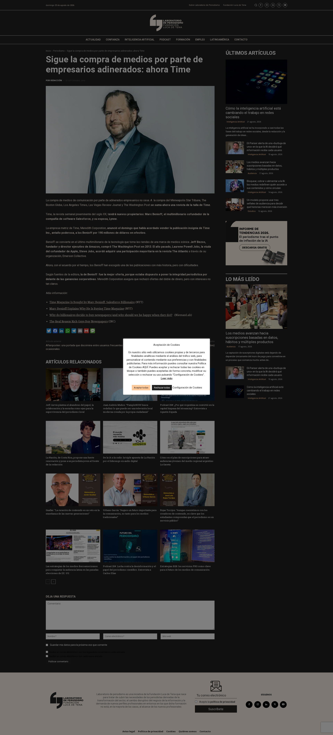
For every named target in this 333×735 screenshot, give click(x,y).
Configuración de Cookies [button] (187, 387)
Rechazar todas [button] (162, 387)
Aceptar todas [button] (141, 387)
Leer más (166, 378)
